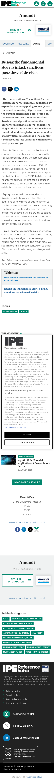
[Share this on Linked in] (16, 89)
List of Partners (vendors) (15, 427)
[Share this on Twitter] (10, 89)
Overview (8, 44)
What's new (9, 333)
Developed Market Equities (17, 638)
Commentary (10, 311)
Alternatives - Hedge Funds (17, 623)
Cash (5, 619)
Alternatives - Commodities (26, 619)
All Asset (37, 633)
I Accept (27, 435)
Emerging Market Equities (17, 642)
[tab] (27, 334)
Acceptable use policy (17, 699)
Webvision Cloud (34, 777)
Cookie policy (13, 695)
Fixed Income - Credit (38, 647)
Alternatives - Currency (16, 633)
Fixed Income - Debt (13, 647)
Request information (15, 31)
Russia (23, 311)
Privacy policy (13, 691)
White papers (26, 456)
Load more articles (27, 482)
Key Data (23, 44)
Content (38, 44)
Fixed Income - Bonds (37, 652)
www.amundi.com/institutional (27, 522)
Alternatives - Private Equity (18, 628)
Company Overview (25, 766)
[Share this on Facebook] (4, 89)
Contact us (8, 766)
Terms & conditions (16, 703)
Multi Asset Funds (12, 652)
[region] (27, 392)
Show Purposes (27, 442)
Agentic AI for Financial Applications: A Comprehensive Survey (34, 463)
